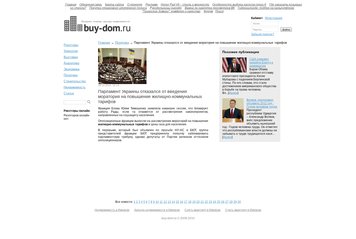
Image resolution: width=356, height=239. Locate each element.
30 (239, 202)
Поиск (219, 11)
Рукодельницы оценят (166, 8)
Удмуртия (71, 51)
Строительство (75, 81)
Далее (233, 93)
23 (210, 202)
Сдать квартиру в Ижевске (243, 210)
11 (161, 202)
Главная (70, 4)
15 (177, 202)
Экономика (71, 69)
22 (206, 202)
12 (165, 202)
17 (185, 202)
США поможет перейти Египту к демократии (261, 62)
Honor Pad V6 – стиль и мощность (185, 4)
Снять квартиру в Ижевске (203, 210)
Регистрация (273, 18)
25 (218, 202)
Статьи (69, 93)
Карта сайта (114, 4)
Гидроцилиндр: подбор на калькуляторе (266, 8)
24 (214, 202)
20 (198, 202)
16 (181, 202)
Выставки (71, 57)
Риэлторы (71, 45)
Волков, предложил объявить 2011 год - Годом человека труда (262, 103)
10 (157, 202)
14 (173, 202)
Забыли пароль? (262, 34)
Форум (208, 11)
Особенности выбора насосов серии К (239, 4)
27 (227, 202)
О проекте (134, 4)
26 (222, 202)
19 (194, 202)
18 (190, 202)
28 (231, 202)
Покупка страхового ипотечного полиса (118, 8)
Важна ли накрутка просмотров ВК (210, 8)
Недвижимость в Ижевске (112, 210)
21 (202, 202)
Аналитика (71, 63)
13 (169, 202)
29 (235, 202)
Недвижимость (74, 87)
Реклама (152, 4)
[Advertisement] (189, 27)
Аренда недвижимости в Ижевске (157, 210)
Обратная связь (90, 4)
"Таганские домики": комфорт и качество (171, 11)
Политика (70, 75)
